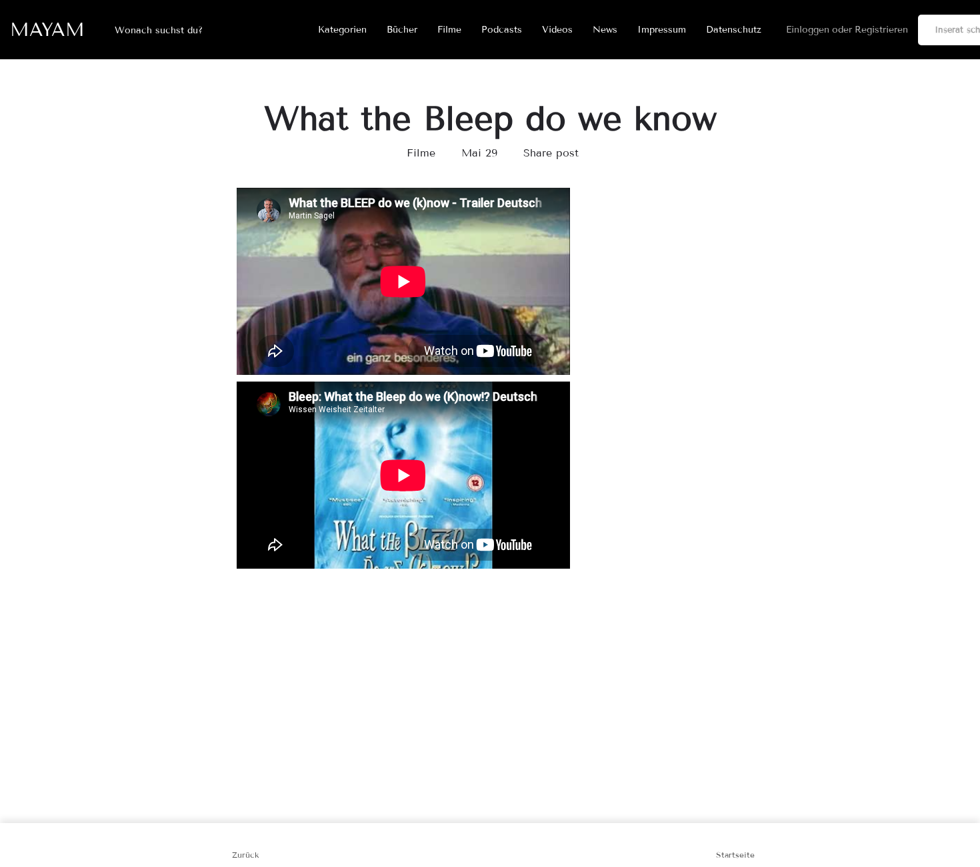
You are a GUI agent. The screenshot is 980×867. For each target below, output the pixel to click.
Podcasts (501, 29)
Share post (551, 152)
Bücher (402, 29)
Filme (449, 29)
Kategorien (342, 29)
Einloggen (807, 29)
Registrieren (881, 29)
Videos (557, 29)
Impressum (661, 29)
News (605, 29)
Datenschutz (733, 29)
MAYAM (47, 30)
